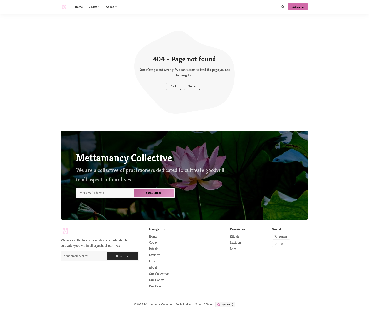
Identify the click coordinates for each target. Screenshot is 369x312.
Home (192, 86)
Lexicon (235, 243)
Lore (233, 249)
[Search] (282, 6)
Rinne (209, 304)
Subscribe (298, 7)
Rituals (234, 236)
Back (173, 86)
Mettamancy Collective (159, 304)
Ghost (199, 304)
